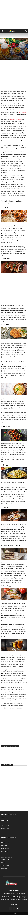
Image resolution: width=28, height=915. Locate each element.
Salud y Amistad (5, 825)
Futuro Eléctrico (4, 848)
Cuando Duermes (5, 828)
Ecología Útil (4, 845)
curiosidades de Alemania (15, 119)
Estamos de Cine (5, 842)
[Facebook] (10, 908)
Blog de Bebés (4, 851)
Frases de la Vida (5, 823)
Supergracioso (4, 840)
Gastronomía (4, 53)
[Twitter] (14, 908)
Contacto (3, 862)
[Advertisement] (14, 15)
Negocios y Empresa (6, 820)
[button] (2, 31)
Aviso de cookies (5, 859)
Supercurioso (4, 817)
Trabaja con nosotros (6, 865)
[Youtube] (17, 908)
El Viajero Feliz (22, 112)
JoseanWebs (4, 868)
